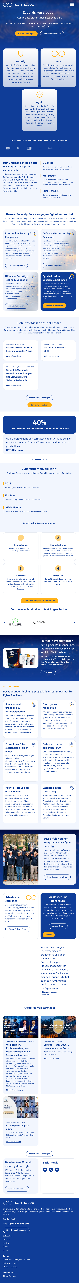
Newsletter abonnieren (16, 1230)
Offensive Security (10, 1267)
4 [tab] (46, 459)
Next (74, 622)
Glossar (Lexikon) (9, 1276)
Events (49, 934)
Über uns (6, 1239)
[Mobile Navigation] (72, 5)
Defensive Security (10, 1263)
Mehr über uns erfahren (57, 877)
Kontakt (6, 1250)
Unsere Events (58, 926)
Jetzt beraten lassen (52, 33)
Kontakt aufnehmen (54, 305)
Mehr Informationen (13, 356)
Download (48, 672)
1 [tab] (32, 459)
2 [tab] (35, 459)
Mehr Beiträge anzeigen (39, 397)
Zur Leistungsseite (16, 265)
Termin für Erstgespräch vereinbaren (39, 600)
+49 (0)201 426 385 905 (16, 1223)
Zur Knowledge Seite (40, 404)
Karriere (6, 1243)
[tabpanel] (39, 435)
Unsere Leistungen (26, 33)
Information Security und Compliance (17, 1259)
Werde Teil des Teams (18, 929)
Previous (5, 622)
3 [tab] (43, 459)
